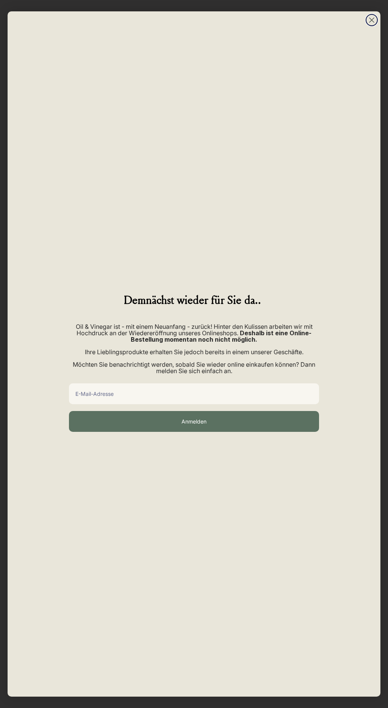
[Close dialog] (371, 20)
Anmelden (194, 421)
